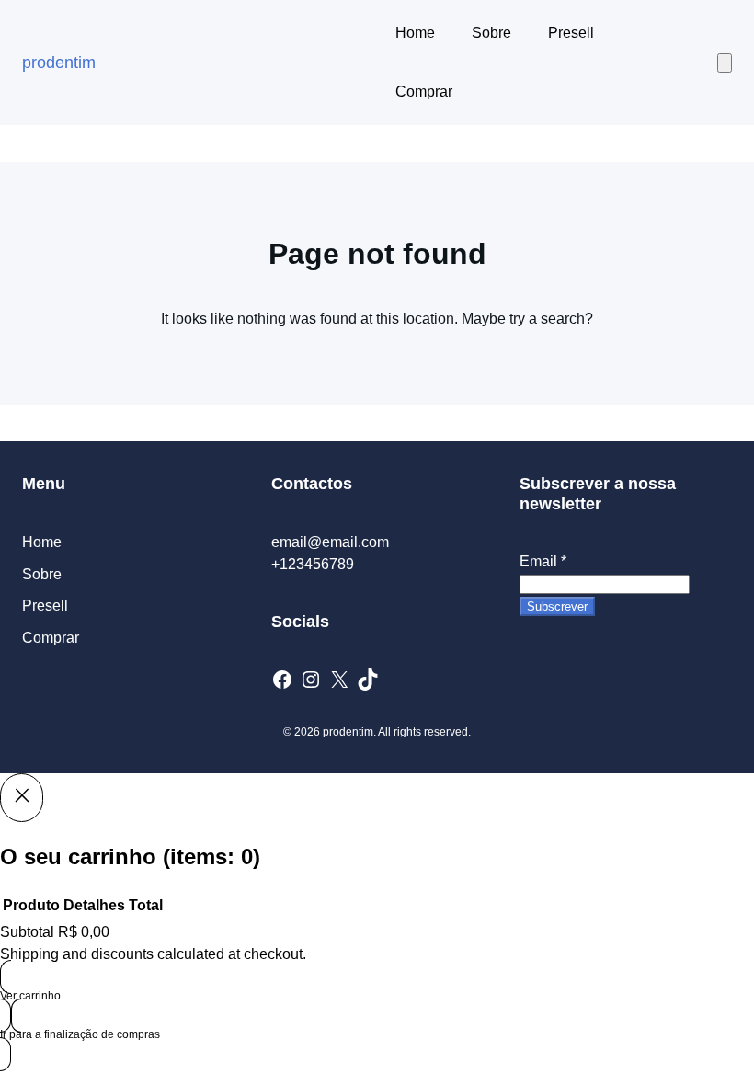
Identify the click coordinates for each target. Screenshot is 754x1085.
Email (543, 561)
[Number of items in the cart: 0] (724, 63)
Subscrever (557, 606)
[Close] (21, 797)
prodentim (59, 62)
